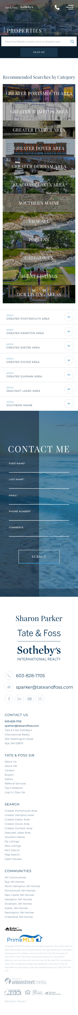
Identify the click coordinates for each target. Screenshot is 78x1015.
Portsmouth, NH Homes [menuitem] (20, 890)
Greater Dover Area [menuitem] (17, 824)
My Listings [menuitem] (12, 841)
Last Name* (16, 479)
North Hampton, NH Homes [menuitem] (22, 886)
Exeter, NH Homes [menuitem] (16, 908)
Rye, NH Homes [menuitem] (14, 881)
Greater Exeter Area (23, 347)
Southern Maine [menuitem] (15, 837)
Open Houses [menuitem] (13, 859)
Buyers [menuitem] (9, 774)
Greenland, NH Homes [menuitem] (19, 917)
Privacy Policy (16, 1001)
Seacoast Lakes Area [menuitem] (17, 832)
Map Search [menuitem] (12, 854)
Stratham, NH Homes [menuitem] (18, 903)
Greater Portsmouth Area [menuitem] (21, 810)
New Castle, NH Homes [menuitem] (19, 895)
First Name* (17, 463)
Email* (13, 495)
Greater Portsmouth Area (28, 318)
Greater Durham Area (24, 376)
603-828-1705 (30, 675)
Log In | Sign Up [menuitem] (15, 792)
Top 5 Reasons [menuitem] (14, 788)
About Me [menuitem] (11, 766)
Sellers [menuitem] (9, 779)
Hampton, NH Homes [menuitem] (18, 899)
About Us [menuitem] (11, 761)
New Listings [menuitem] (13, 845)
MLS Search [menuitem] (12, 850)
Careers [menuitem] (9, 770)
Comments (16, 527)
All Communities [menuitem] (15, 877)
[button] (72, 41)
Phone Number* (20, 511)
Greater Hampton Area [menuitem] (19, 815)
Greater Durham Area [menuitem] (18, 828)
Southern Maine (19, 405)
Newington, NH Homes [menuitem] (19, 912)
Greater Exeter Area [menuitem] (17, 819)
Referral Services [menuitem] (15, 783)
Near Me (39, 52)
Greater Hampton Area (25, 333)
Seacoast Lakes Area (23, 390)
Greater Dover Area (23, 362)
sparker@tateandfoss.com (44, 687)
